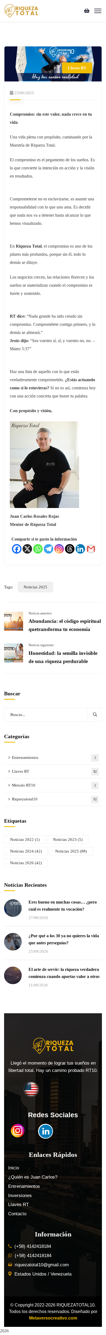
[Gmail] (91, 549)
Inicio (13, 1167)
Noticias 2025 (35, 587)
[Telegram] (48, 549)
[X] (27, 549)
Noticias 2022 (25, 839)
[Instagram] (59, 549)
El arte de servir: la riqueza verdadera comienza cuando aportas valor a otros (64, 973)
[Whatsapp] (38, 549)
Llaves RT (77, 68)
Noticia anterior (40, 613)
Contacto (17, 1213)
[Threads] (69, 549)
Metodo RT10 (54, 785)
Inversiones (20, 1195)
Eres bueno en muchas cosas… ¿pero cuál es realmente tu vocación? (63, 905)
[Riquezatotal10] (21, 10)
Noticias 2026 (26, 863)
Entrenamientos (54, 757)
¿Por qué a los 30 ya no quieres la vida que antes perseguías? (64, 939)
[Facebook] (16, 549)
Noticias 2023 (68, 839)
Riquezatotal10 (54, 799)
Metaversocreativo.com (53, 1318)
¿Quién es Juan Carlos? (32, 1177)
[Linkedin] (80, 549)
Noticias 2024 (26, 851)
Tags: (8, 587)
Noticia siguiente (41, 645)
